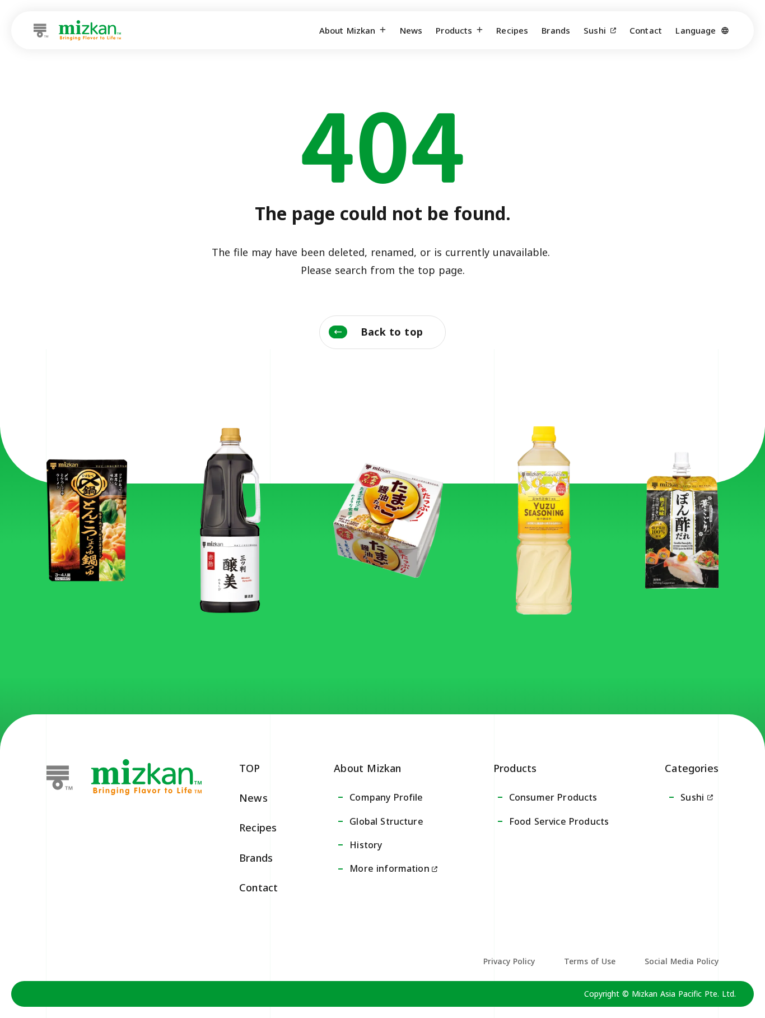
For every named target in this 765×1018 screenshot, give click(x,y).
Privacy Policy (509, 961)
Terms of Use (589, 961)
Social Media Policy (682, 961)
